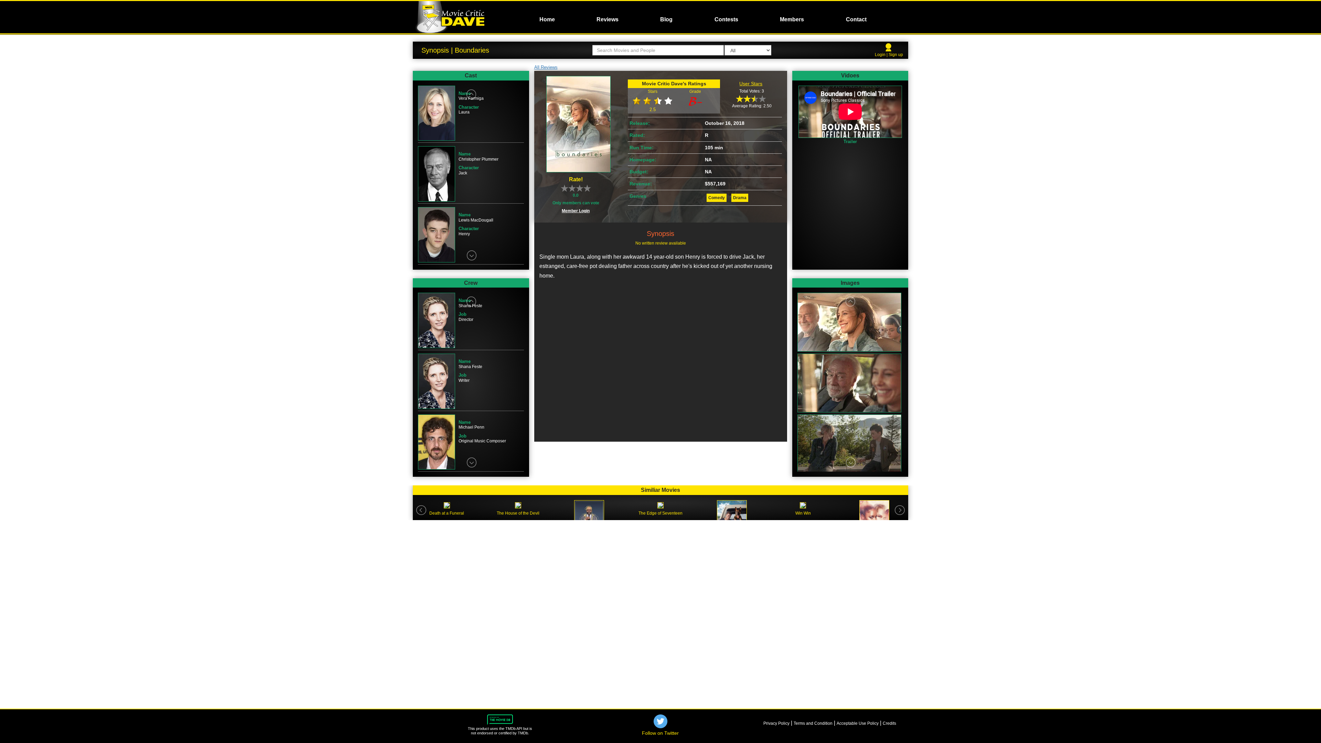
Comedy (716, 197)
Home (547, 19)
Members (792, 19)
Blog (666, 19)
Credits (889, 723)
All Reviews (546, 67)
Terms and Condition (813, 723)
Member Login (576, 210)
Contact (856, 19)
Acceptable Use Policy (858, 723)
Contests (726, 19)
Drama (740, 197)
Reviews (608, 19)
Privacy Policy (776, 723)
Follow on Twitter (660, 733)
